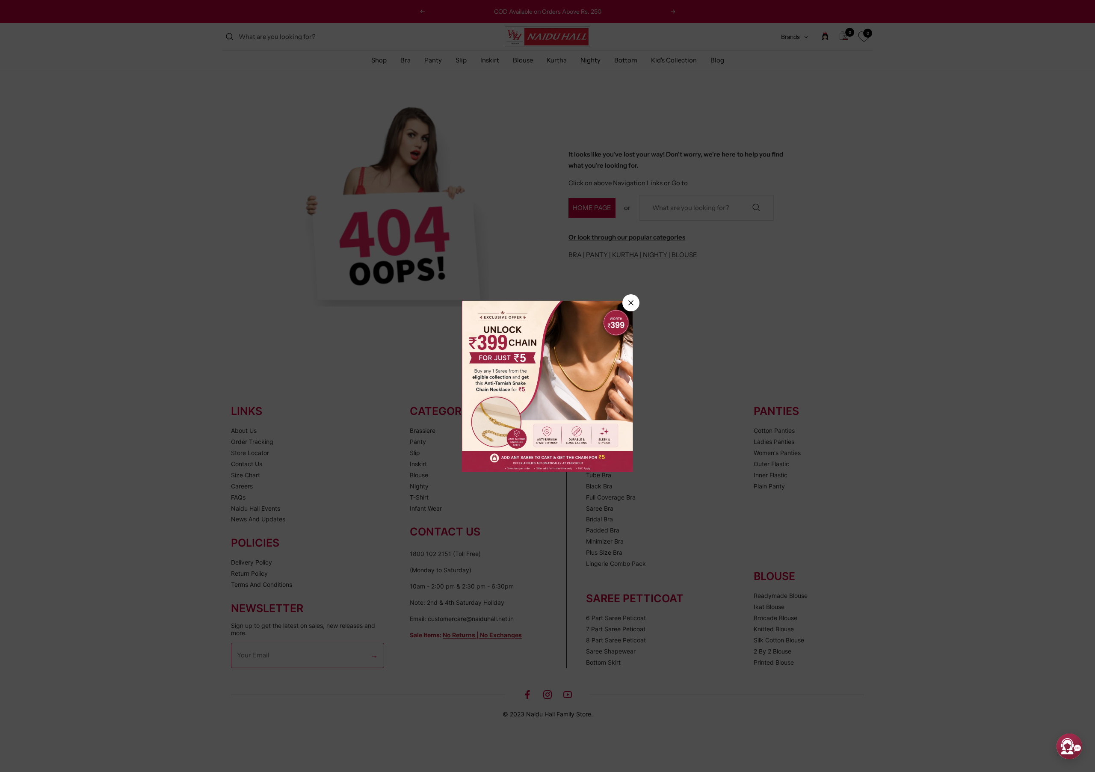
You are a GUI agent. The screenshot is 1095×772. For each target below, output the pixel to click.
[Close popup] (630, 302)
